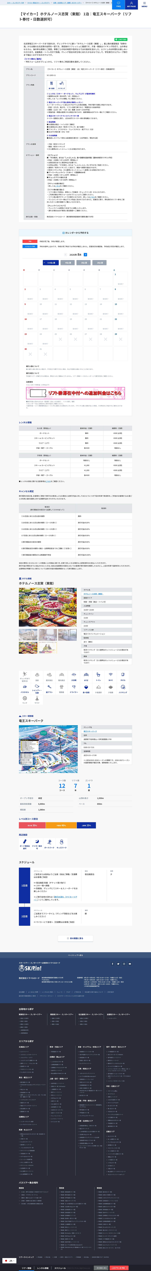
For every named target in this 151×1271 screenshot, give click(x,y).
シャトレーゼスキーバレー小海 (116, 1081)
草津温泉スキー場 (56, 1051)
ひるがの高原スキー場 (114, 1100)
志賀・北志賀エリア (85, 1121)
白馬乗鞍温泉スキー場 (85, 1085)
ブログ (68, 992)
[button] (85, 254)
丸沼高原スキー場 (25, 1168)
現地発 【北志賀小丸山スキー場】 (70, 1206)
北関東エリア (24, 1117)
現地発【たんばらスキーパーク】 (107, 1227)
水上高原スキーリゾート (26, 1171)
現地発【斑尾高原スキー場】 (68, 1192)
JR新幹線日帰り (24, 1030)
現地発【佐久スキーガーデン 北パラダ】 (109, 1248)
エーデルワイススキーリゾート (28, 1124)
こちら (57, 186)
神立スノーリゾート (56, 1095)
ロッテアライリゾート (85, 1063)
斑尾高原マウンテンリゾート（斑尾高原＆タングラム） (91, 1106)
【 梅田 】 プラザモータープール (29, 1195)
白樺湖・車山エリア (57, 1057)
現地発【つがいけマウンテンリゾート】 (109, 1198)
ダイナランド (111, 1094)
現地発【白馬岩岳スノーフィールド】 (108, 1201)
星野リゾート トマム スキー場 (28, 1063)
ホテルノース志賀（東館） (37, 583)
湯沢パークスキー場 (56, 1113)
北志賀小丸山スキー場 (85, 1134)
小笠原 (55, 1257)
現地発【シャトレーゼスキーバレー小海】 (109, 1233)
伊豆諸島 (40, 1257)
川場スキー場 (23, 1139)
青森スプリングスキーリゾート (28, 1105)
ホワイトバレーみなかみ (26, 1165)
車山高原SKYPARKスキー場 (58, 1073)
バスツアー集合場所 (28, 1182)
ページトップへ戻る (75, 955)
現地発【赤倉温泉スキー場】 (68, 1212)
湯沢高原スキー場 (56, 1107)
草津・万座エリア (56, 1047)
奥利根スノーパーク (25, 1145)
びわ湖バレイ (111, 1166)
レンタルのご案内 (47, 992)
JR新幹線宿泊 (24, 1033)
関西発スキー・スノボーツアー (61, 1014)
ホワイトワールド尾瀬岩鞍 (27, 1150)
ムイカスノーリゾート (57, 1119)
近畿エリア (110, 1131)
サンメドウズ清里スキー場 (115, 1066)
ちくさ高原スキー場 (113, 1151)
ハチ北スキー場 (112, 1163)
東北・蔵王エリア (25, 1077)
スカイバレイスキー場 (114, 1148)
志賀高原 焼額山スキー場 (86, 1143)
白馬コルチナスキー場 (85, 1082)
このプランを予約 (118, 1268)
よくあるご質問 (33, 992)
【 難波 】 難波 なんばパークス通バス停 (30, 1198)
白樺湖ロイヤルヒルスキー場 (59, 1067)
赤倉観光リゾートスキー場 (87, 1051)
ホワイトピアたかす (113, 1103)
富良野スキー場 (24, 1066)
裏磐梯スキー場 (24, 1111)
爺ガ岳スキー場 (84, 1095)
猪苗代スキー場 (24, 1103)
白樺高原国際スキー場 (57, 1064)
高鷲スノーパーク (112, 1097)
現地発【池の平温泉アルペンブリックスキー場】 (74, 1221)
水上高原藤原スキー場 (26, 1174)
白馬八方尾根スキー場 (85, 1088)
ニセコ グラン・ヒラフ (26, 1057)
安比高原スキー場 (25, 1108)
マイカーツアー (112, 1018)
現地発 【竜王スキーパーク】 (68, 1201)
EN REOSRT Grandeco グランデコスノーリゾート (33, 1085)
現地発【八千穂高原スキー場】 (106, 1239)
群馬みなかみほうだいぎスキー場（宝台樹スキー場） (32, 1135)
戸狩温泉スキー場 (84, 1113)
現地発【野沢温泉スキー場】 (68, 1195)
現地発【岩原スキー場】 (67, 1239)
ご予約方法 (77, 992)
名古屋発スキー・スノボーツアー (91, 1014)
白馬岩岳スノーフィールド (87, 1079)
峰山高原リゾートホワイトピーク (117, 1171)
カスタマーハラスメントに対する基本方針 (70, 996)
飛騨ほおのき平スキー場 (114, 1120)
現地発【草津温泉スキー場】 (106, 1209)
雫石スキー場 (23, 1089)
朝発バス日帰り (24, 1024)
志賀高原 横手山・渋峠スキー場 (88, 1125)
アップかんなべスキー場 (114, 1142)
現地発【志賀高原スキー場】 (68, 1209)
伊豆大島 (48, 1257)
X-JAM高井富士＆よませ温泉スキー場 (89, 1131)
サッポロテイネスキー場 (26, 1072)
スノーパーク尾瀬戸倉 (26, 1159)
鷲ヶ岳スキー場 (112, 1108)
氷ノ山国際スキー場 (113, 1139)
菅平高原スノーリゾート (114, 1057)
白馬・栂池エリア (84, 1068)
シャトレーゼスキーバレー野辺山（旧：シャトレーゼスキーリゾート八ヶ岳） (119, 1070)
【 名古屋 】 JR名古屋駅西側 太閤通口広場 (31, 1204)
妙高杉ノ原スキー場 (85, 1060)
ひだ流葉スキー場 (112, 1117)
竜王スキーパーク (31, 720)
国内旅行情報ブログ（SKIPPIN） (101, 1257)
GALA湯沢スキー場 (56, 1104)
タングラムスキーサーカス (87, 1115)
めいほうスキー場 (112, 1105)
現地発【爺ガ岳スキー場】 (105, 1192)
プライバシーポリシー (47, 996)
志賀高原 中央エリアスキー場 (87, 1140)
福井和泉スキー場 (112, 1126)
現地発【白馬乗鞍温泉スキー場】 (107, 1204)
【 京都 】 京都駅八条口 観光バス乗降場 (30, 1201)
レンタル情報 (42, 1268)
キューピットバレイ (56, 1116)
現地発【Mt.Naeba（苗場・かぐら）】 (71, 1233)
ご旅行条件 (110, 992)
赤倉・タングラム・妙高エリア (89, 1047)
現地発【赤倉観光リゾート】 (68, 1215)
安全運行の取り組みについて (94, 992)
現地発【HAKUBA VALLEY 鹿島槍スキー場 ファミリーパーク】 (76, 1248)
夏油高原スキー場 (25, 1092)
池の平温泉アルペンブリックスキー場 (90, 1054)
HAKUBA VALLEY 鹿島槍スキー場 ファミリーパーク (91, 1091)
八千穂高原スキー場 (113, 1051)
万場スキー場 (111, 1168)
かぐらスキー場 (55, 1121)
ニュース (59, 992)
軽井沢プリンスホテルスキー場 (116, 1063)
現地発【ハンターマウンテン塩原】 (107, 1236)
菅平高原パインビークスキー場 (116, 1073)
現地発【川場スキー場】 (104, 1224)
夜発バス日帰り (24, 1018)
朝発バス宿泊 (23, 1027)
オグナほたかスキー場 (26, 1156)
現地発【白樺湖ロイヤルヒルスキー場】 (109, 1215)
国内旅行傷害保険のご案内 (27, 996)
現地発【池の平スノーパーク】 (106, 1212)
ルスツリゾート (24, 1051)
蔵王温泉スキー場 (25, 1082)
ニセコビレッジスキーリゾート (28, 1054)
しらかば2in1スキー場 (57, 1061)
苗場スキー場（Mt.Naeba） (58, 1086)
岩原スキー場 (54, 1101)
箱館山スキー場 (112, 1157)
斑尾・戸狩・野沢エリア (87, 1100)
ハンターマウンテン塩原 (26, 1121)
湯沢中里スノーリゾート (57, 1083)
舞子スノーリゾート (56, 1092)
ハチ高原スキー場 (112, 1160)
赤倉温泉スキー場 (84, 1057)
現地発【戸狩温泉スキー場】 (68, 1198)
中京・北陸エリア (113, 1086)
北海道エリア (24, 1047)
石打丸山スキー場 (56, 1098)
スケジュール (60, 1268)
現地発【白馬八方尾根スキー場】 (107, 1195)
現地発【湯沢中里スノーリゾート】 (70, 1242)
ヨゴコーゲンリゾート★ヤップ (116, 1174)
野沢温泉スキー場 (84, 1110)
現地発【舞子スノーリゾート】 (69, 1230)
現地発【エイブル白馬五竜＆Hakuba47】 (72, 1245)
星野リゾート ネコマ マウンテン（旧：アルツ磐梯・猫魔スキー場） (33, 1096)
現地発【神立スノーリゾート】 (69, 1227)
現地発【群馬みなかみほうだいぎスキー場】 (110, 1242)
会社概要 (22, 992)
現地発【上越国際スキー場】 (68, 1224)
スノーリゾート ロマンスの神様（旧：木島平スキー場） (91, 1147)
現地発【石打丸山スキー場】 (68, 1236)
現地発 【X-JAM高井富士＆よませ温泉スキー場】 (74, 1204)
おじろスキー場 (112, 1136)
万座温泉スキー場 (25, 1153)
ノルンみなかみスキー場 (26, 1148)
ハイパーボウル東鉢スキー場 (115, 1154)
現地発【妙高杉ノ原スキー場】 (69, 1218)
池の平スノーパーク (56, 1070)
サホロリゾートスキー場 (26, 1069)
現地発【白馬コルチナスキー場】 (107, 1206)
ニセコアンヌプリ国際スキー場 (28, 1060)
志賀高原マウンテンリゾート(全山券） (90, 1137)
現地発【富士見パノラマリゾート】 (107, 1230)
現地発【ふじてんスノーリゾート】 (107, 1245)
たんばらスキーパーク (26, 1142)
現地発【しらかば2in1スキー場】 (107, 1218)
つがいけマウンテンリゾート (87, 1073)
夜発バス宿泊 (23, 1021)
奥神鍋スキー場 (112, 1145)
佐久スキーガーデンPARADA (115, 1054)
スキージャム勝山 (112, 1091)
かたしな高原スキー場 (26, 1162)
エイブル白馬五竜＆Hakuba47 (88, 1076)
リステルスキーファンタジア (28, 1100)
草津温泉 (78, 1257)
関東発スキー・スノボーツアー (30, 1014)
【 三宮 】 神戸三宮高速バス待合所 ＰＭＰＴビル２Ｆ (34, 1192)
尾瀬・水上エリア (25, 1129)
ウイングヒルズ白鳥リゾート (115, 1114)
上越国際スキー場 (56, 1089)
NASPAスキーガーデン (57, 1110)
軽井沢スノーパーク (113, 1060)
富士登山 (86, 1257)
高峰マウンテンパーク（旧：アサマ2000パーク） (119, 1077)
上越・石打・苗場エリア (59, 1078)
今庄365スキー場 (112, 1111)
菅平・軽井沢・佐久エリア (116, 1047)
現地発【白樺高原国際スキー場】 (107, 1221)
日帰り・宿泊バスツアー (66, 1257)
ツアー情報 (26, 1268)
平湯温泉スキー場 (112, 1123)
